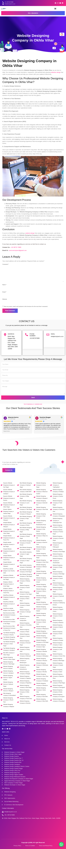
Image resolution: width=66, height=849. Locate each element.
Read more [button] (7, 431)
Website (4, 299)
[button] (55, 8)
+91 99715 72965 (16, 247)
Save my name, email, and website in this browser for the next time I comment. (26, 306)
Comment (5, 264)
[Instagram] (58, 3)
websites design (56, 72)
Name (4, 284)
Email (4, 292)
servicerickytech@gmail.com (18, 250)
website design (29, 233)
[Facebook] (55, 3)
